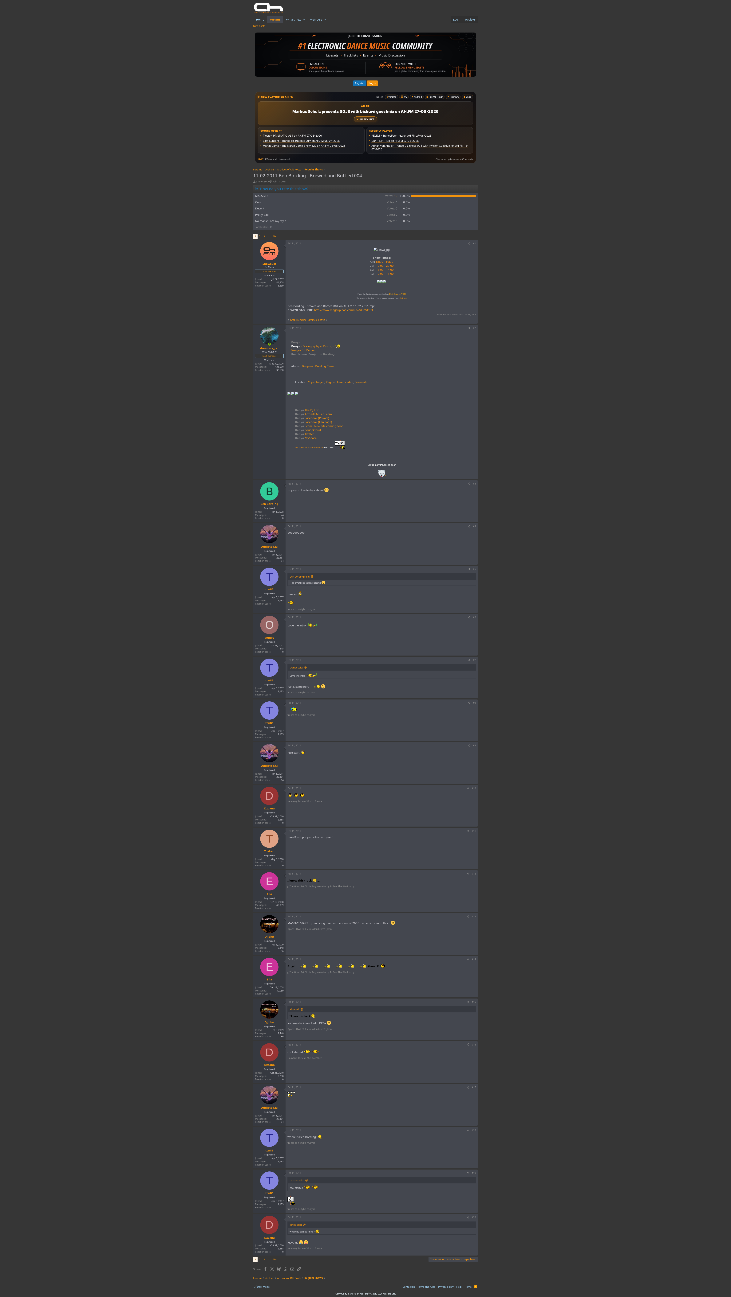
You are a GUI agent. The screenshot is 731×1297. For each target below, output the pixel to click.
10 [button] (391, 196)
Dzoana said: (297, 1180)
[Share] (469, 243)
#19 (474, 1172)
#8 (474, 702)
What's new (293, 19)
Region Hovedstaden (339, 382)
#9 (474, 745)
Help (459, 1286)
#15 (474, 1001)
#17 (474, 1087)
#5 (474, 569)
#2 (474, 328)
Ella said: (294, 1009)
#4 (474, 526)
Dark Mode (263, 1286)
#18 (474, 1130)
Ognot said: (296, 667)
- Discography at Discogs (317, 346)
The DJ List (306, 410)
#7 (474, 660)
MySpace (306, 438)
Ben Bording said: (300, 576)
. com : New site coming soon (319, 426)
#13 (474, 916)
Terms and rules (426, 1286)
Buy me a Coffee (316, 319)
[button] (304, 19)
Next (276, 236)
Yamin (331, 366)
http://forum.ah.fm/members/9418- (314, 447)
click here (403, 298)
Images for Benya (302, 350)
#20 (474, 1217)
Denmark (361, 382)
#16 (474, 1044)
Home (260, 19)
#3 (474, 483)
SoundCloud (308, 430)
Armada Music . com (313, 414)
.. (381, 474)
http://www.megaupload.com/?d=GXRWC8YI (343, 310)
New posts (259, 26)
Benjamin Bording (314, 366)
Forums (275, 19)
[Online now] (269, 344)
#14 (474, 959)
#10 (474, 788)
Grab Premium (298, 319)
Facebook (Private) (312, 418)
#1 (474, 243)
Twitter (304, 434)
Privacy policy (446, 1286)
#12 (474, 873)
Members (316, 19)
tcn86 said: (296, 1224)
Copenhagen (316, 382)
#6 (474, 617)
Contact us (409, 1286)
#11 (474, 831)
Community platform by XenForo (365, 1293)
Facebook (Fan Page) (313, 422)
